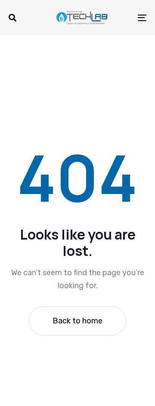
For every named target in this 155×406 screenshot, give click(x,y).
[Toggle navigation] (123, 17)
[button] (12, 18)
